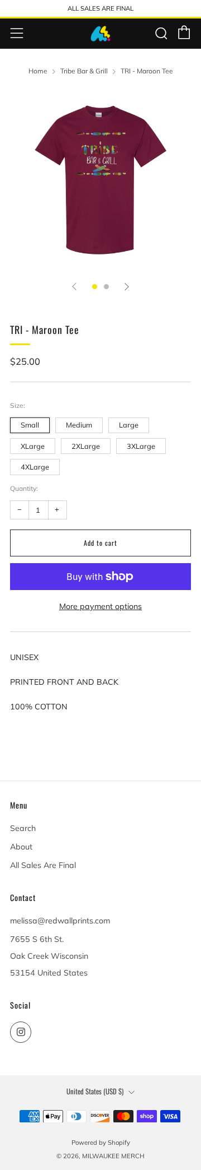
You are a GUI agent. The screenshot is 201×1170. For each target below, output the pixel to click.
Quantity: (24, 488)
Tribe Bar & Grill (84, 71)
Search (23, 828)
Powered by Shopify (100, 1142)
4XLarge (35, 466)
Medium (79, 424)
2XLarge (85, 446)
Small (30, 424)
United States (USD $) (94, 1091)
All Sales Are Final (43, 865)
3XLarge (141, 446)
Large (128, 424)
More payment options (100, 606)
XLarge (33, 446)
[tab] (94, 286)
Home (37, 71)
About (21, 847)
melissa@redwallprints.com (60, 921)
